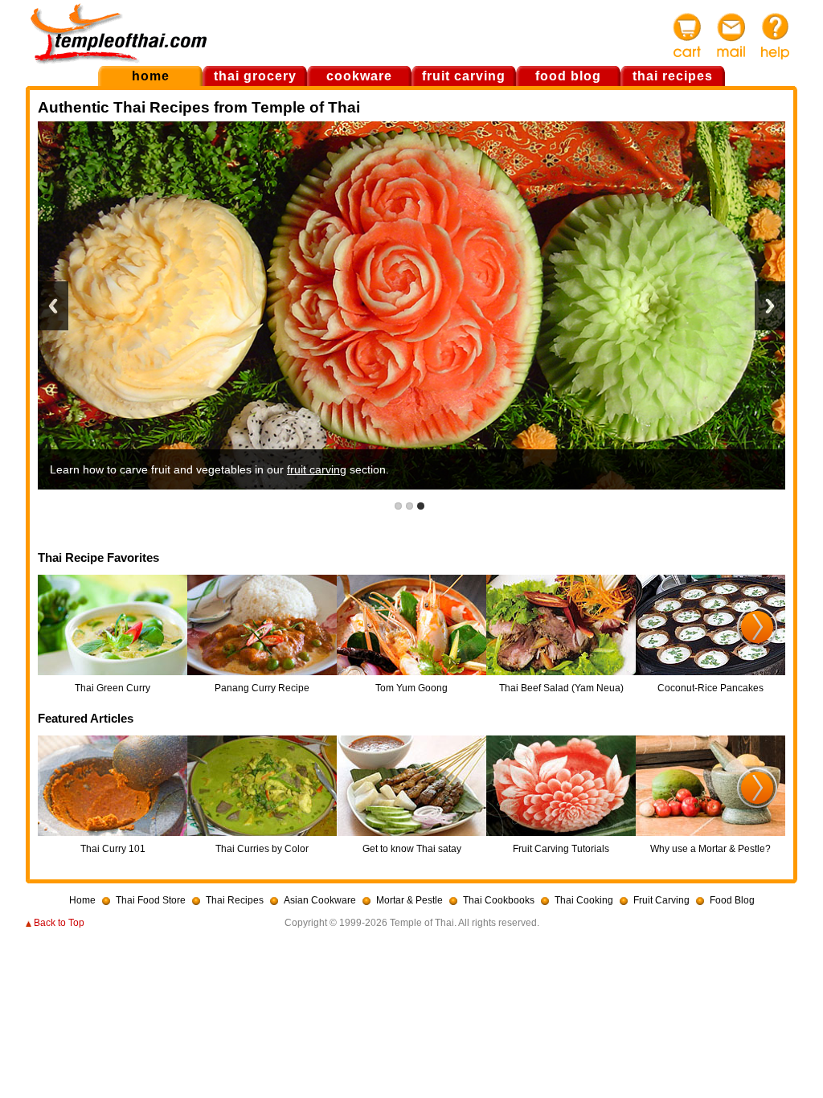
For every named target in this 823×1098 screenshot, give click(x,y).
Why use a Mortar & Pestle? (710, 848)
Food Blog (732, 900)
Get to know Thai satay (411, 848)
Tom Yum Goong (411, 688)
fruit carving (464, 76)
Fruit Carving (661, 900)
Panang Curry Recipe (262, 688)
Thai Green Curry (112, 688)
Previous (53, 305)
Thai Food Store (151, 900)
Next (770, 305)
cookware (359, 76)
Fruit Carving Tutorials (561, 848)
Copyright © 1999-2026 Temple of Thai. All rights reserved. (412, 922)
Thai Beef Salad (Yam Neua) (561, 688)
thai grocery (255, 76)
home (151, 76)
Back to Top (59, 922)
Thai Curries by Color (262, 848)
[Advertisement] (440, 31)
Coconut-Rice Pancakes (710, 688)
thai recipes (673, 76)
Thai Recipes (235, 900)
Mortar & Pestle (409, 900)
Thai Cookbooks (498, 900)
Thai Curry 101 (112, 848)
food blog (568, 76)
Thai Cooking (584, 900)
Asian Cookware (320, 900)
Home (82, 900)
